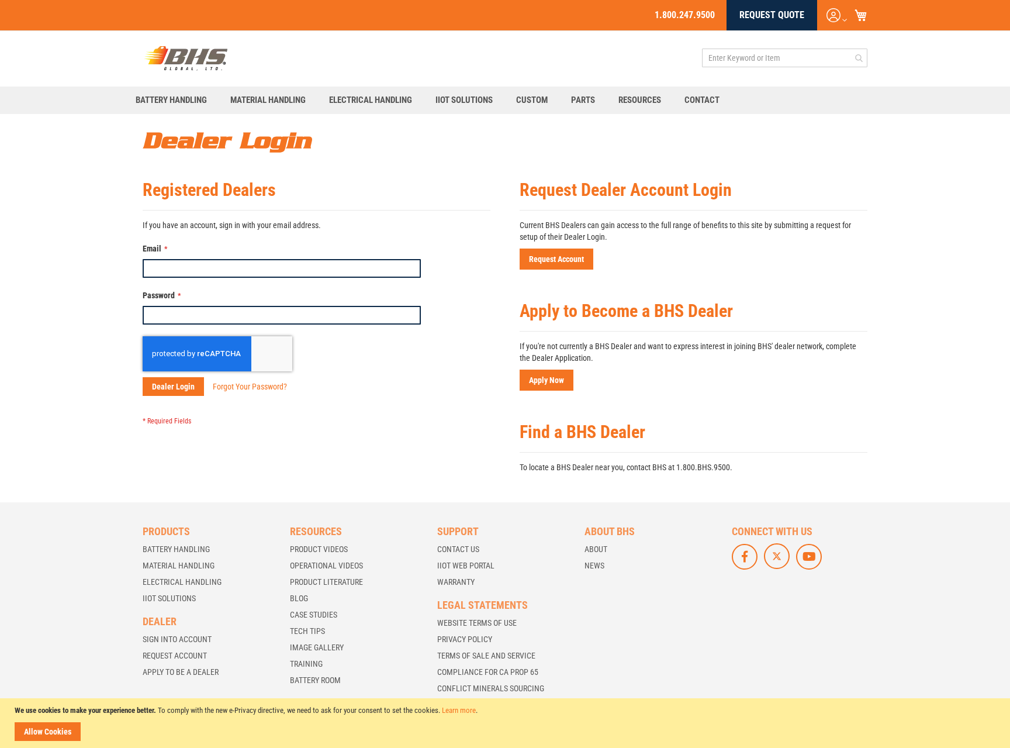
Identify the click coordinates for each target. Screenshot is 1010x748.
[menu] (505, 100)
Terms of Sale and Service (486, 655)
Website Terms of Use (477, 623)
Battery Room (315, 680)
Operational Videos (326, 565)
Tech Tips (307, 631)
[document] (506, 723)
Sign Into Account (177, 639)
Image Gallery (317, 647)
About (595, 549)
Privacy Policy (464, 639)
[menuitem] (177, 100)
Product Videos (319, 549)
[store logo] (186, 58)
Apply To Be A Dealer (181, 672)
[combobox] (784, 58)
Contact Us (458, 549)
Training (306, 663)
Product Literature (326, 582)
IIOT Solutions (169, 598)
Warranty (456, 582)
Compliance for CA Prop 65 (487, 672)
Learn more (459, 710)
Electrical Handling (182, 582)
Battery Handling (176, 549)
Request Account (175, 655)
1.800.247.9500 (685, 14)
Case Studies (313, 614)
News (594, 565)
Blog (299, 598)
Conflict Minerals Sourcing (490, 688)
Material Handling (179, 565)
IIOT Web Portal (465, 565)
